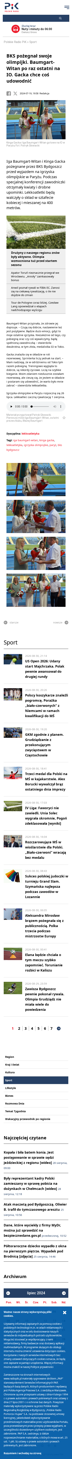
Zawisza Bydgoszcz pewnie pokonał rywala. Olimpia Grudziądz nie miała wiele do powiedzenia (44, 999)
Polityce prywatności (41, 1367)
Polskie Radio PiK (15, 42)
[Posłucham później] (62, 417)
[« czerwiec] (8, 1293)
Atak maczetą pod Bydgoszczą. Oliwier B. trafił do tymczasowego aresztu (35, 1209)
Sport (33, 42)
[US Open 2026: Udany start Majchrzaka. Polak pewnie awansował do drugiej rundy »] (13, 666)
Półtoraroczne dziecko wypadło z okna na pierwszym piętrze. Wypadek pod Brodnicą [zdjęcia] (35, 1251)
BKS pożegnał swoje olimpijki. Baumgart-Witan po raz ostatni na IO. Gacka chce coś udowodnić (33, 68)
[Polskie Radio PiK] (12, 7)
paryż (52, 445)
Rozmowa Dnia (14, 1103)
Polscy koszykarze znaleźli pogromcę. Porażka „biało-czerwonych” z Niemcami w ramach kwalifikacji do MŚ (46, 705)
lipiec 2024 (36, 1293)
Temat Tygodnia (15, 1111)
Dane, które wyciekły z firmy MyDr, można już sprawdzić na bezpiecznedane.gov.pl (35, 1230)
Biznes (9, 1095)
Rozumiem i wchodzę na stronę (22, 1453)
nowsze (57, 622)
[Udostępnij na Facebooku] (9, 93)
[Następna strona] (59, 1028)
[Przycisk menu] (66, 7)
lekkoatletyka (30, 433)
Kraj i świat (12, 1064)
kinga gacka (46, 440)
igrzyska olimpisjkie (36, 445)
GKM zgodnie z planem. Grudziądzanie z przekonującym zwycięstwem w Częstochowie (44, 744)
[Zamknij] (64, 1312)
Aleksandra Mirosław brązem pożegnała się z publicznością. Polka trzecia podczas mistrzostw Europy (44, 925)
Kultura (10, 1072)
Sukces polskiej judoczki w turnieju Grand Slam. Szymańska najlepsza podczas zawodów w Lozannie (46, 886)
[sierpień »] (64, 1293)
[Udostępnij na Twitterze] (16, 93)
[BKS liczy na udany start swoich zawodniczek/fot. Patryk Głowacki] (36, 590)
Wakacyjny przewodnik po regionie (27, 1119)
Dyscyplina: (13, 433)
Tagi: (9, 440)
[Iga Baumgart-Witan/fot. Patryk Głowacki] (36, 479)
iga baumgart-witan (25, 440)
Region (9, 1057)
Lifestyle (10, 1088)
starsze (14, 622)
